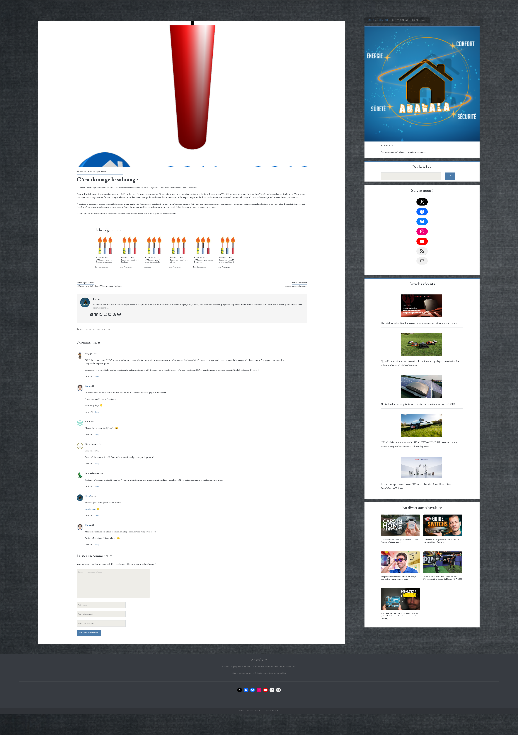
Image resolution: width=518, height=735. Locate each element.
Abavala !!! (259, 660)
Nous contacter (287, 666)
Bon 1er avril (90, 509)
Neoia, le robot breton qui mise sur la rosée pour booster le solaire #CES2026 (418, 404)
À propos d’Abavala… (241, 666)
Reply (97, 376)
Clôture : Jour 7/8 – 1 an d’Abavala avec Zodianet (99, 286)
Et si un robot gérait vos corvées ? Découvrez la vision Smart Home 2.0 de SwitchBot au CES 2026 (416, 486)
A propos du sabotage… (296, 286)
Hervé (103, 171)
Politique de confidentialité (265, 666)
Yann (87, 386)
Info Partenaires (90, 330)
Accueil (225, 666)
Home (370, 20)
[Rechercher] (450, 176)
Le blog (383, 20)
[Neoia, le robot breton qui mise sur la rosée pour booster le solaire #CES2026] (421, 387)
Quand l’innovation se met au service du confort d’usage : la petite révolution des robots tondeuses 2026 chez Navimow (420, 363)
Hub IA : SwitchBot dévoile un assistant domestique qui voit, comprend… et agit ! (419, 323)
